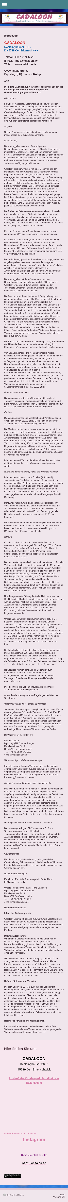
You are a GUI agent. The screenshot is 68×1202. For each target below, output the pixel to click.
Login (62, 1194)
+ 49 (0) (13, 752)
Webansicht (59, 1197)
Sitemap (21, 1195)
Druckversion (11, 1195)
